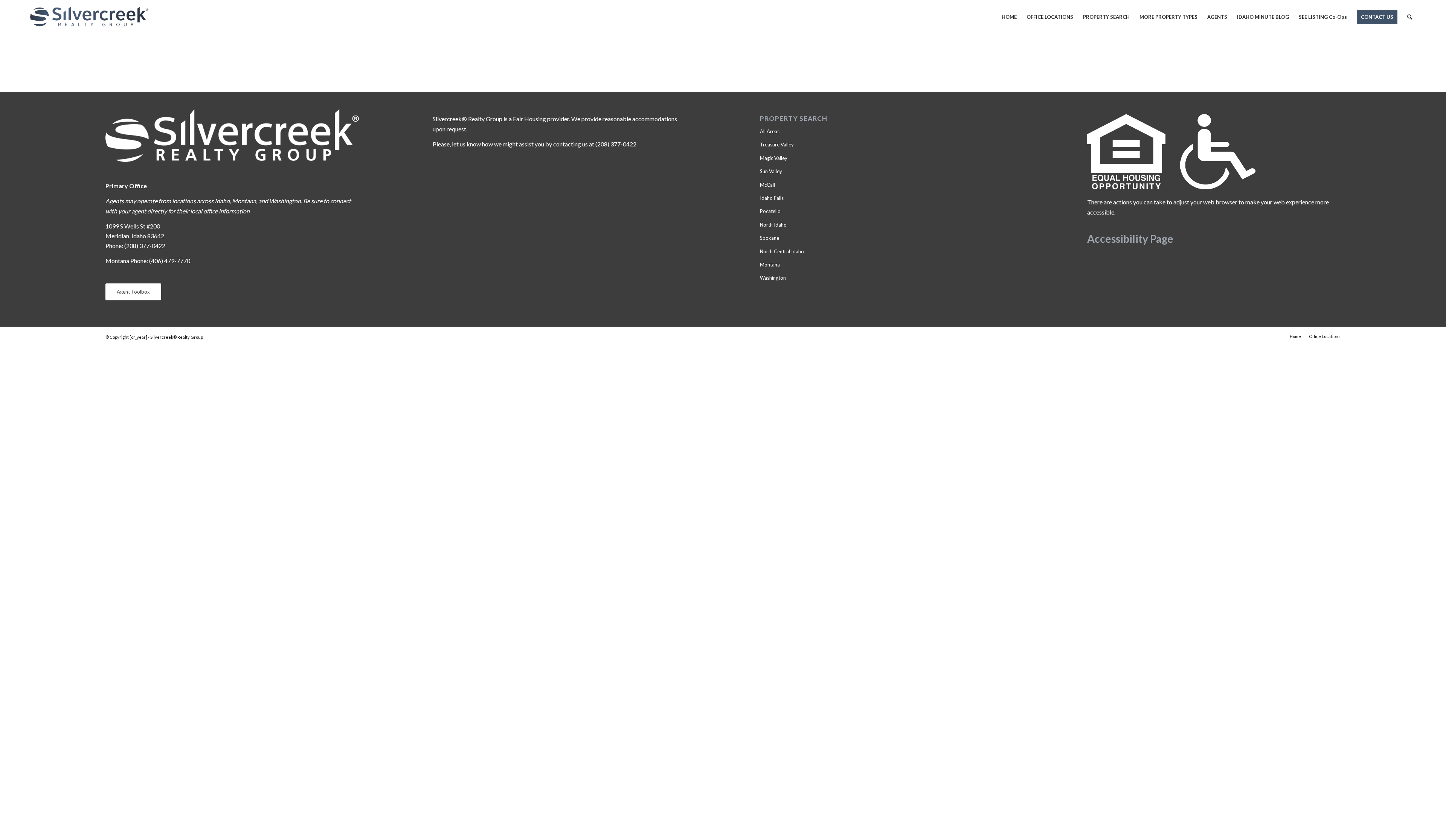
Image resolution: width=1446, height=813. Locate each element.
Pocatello (770, 211)
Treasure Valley (777, 145)
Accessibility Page (1130, 238)
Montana (770, 265)
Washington (773, 278)
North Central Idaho (782, 251)
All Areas (769, 131)
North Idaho (773, 225)
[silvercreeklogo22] (89, 17)
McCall (767, 185)
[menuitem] (1009, 17)
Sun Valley (771, 171)
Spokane (769, 238)
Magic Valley (773, 158)
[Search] (1409, 17)
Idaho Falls (772, 198)
